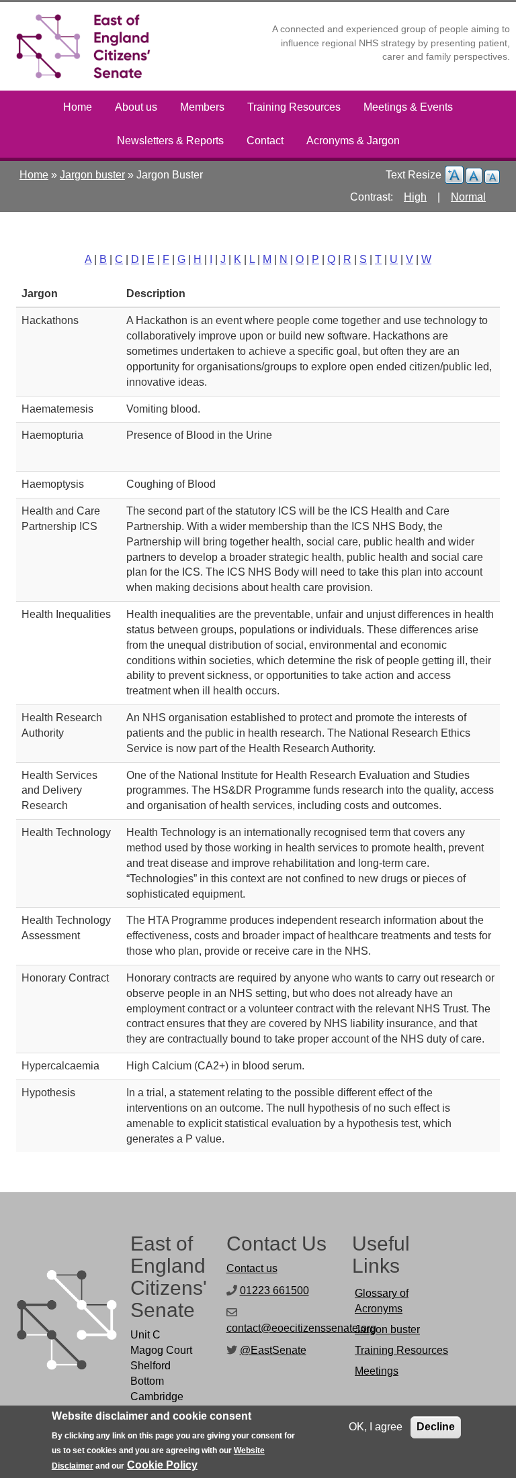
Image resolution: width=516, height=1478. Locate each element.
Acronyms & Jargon (353, 140)
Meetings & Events (408, 107)
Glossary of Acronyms (381, 1300)
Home (77, 107)
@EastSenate (273, 1350)
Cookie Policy (162, 1465)
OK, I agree (375, 1426)
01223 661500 (274, 1290)
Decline (436, 1426)
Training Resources (294, 107)
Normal (468, 197)
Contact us (251, 1268)
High (415, 197)
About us (136, 107)
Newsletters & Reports (170, 140)
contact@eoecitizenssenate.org (301, 1328)
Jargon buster (92, 174)
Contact (265, 140)
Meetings (376, 1371)
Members (202, 107)
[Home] (88, 46)
